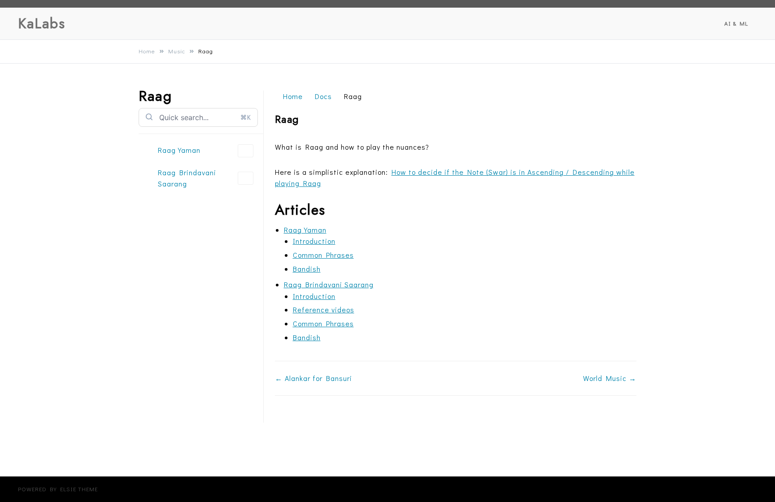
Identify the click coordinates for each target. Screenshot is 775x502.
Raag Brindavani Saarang (187, 178)
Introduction (314, 241)
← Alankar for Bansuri (313, 378)
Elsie (68, 489)
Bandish (307, 268)
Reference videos (323, 309)
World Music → (609, 378)
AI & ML (736, 23)
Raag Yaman (179, 150)
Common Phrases (323, 255)
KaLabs (41, 23)
